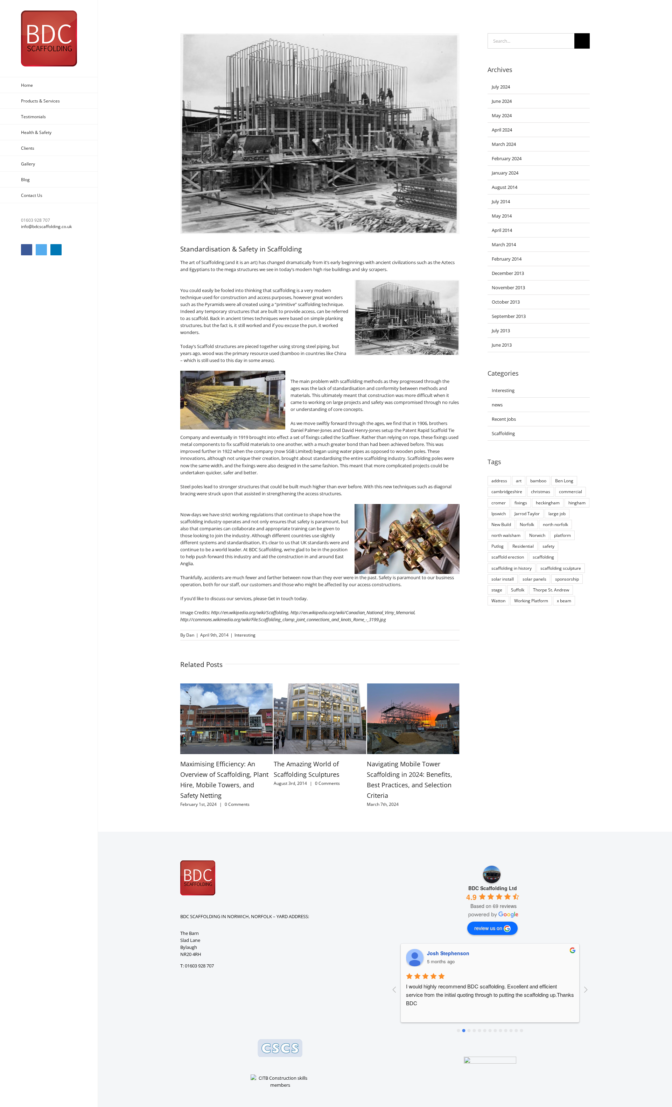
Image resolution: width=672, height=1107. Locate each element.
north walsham (505, 535)
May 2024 (502, 115)
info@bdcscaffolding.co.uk (46, 226)
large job (557, 513)
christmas (540, 491)
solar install (502, 579)
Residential (523, 546)
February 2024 (507, 158)
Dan (190, 635)
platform (562, 535)
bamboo (538, 480)
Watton (498, 600)
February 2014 (507, 259)
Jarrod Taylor (527, 513)
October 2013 (506, 302)
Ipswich (498, 513)
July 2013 (501, 330)
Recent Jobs (504, 419)
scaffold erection (507, 557)
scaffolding (543, 557)
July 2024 (501, 87)
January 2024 (505, 173)
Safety (385, 577)
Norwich (537, 535)
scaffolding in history (511, 568)
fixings (520, 502)
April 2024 (502, 130)
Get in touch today (287, 598)
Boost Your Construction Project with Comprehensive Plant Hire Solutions (408, 774)
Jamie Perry (441, 953)
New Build (501, 524)
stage (496, 589)
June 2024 (502, 101)
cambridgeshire (506, 491)
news (497, 405)
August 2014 (504, 187)
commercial (570, 491)
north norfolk (555, 524)
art (519, 480)
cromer (498, 502)
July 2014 (501, 201)
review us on (488, 927)
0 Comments (234, 783)
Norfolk (527, 524)
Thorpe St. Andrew (551, 589)
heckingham (548, 502)
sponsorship (567, 579)
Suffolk (517, 589)
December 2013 (508, 273)
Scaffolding (503, 433)
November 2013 (508, 287)
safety (548, 546)
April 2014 (502, 230)
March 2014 (504, 244)
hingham (577, 502)
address (499, 480)
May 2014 (502, 216)
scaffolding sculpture (560, 568)
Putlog (497, 546)
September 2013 (509, 316)
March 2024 (504, 144)
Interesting (244, 635)
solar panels (534, 579)
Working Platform (531, 600)
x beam (564, 600)
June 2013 (502, 345)
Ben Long (564, 480)
